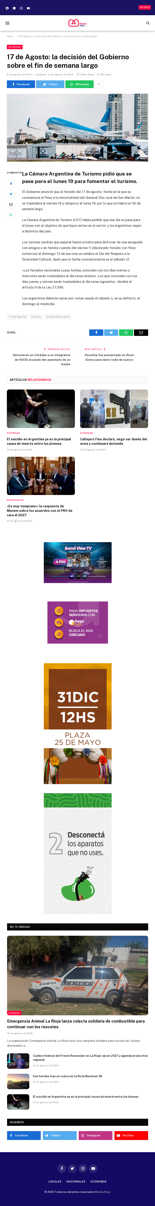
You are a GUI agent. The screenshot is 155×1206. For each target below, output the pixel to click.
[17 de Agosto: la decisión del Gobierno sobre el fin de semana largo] (77, 128)
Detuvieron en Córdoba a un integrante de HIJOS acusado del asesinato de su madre (41, 359)
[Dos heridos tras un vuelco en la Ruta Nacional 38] (18, 1081)
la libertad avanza (57, 316)
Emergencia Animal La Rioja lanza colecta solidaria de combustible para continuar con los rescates (76, 1024)
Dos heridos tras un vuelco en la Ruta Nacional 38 (67, 1076)
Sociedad (14, 47)
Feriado (36, 316)
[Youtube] (28, 8)
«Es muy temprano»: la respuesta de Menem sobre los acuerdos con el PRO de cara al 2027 (39, 510)
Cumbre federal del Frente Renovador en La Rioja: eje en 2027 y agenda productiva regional (90, 1057)
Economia (99, 1181)
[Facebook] (7, 8)
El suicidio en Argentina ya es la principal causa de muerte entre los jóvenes (39, 441)
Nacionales (15, 500)
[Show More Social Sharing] (99, 84)
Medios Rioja (102, 1191)
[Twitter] (11, 194)
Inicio (10, 36)
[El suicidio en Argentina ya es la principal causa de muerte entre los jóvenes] (41, 409)
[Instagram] (21, 8)
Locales (14, 1013)
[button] (7, 23)
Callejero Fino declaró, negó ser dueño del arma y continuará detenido (113, 441)
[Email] (11, 204)
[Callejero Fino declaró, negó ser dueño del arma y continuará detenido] (114, 409)
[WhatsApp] (11, 215)
